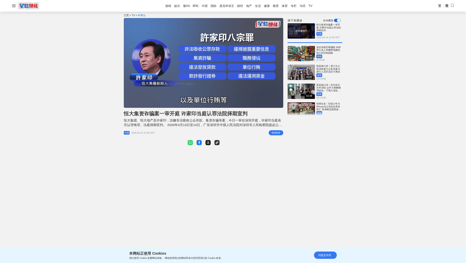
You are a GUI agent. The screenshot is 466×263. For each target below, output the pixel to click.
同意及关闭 (324, 255)
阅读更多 (276, 133)
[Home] (28, 5)
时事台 (142, 15)
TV (133, 15)
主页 (126, 15)
